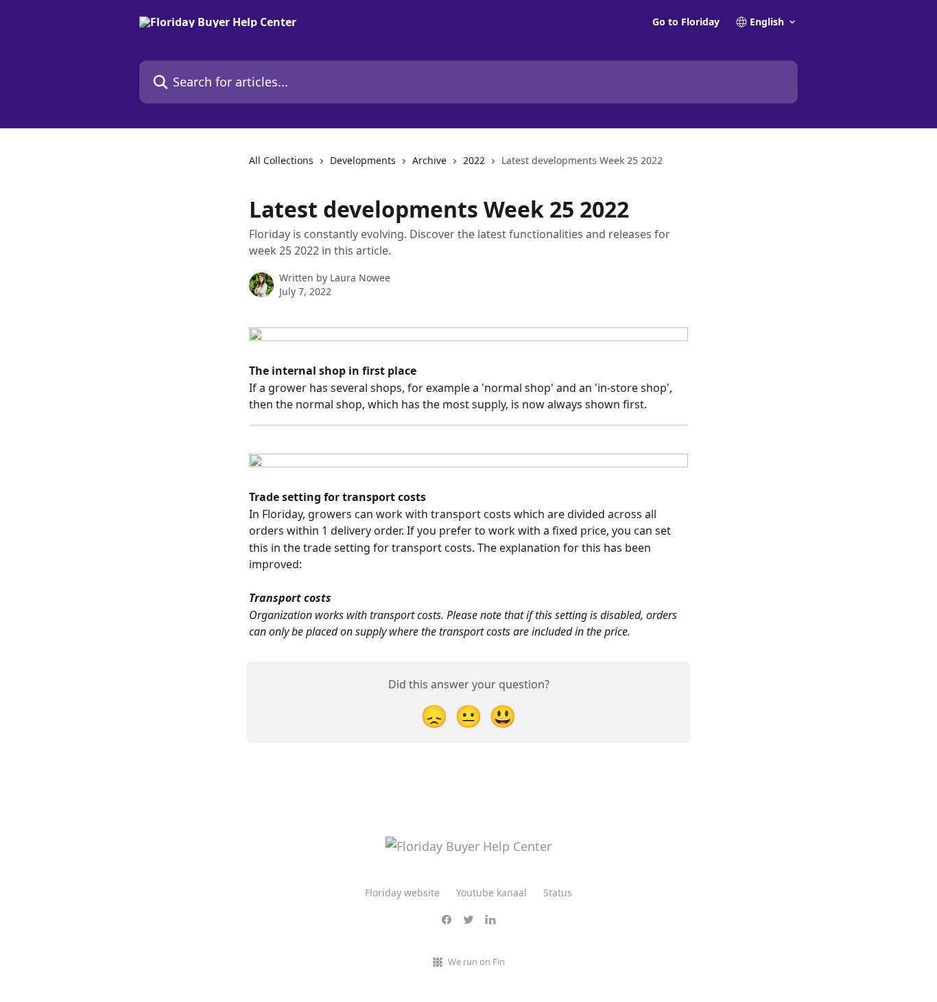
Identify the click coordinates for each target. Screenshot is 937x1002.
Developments (363, 160)
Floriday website (402, 892)
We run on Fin (476, 961)
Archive (429, 160)
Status (557, 892)
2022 (474, 160)
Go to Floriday (686, 22)
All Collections (281, 160)
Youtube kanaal (491, 892)
